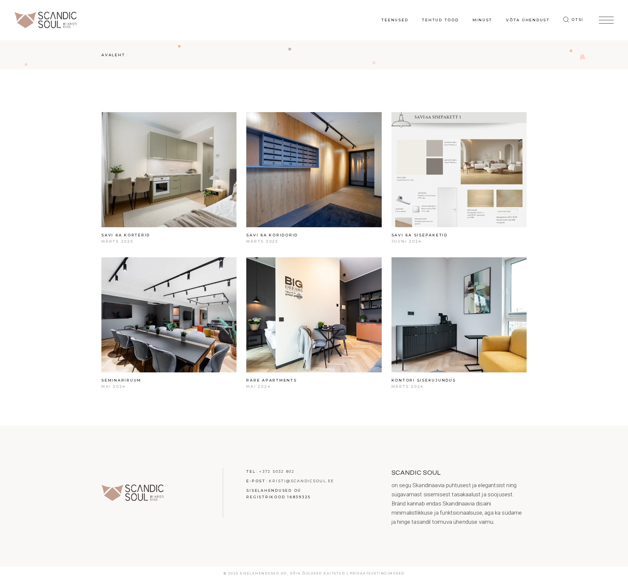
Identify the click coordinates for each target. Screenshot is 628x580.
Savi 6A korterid (125, 235)
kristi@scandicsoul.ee (301, 481)
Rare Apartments (271, 380)
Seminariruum (121, 380)
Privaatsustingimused (377, 573)
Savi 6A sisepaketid (420, 235)
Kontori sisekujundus (424, 380)
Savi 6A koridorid (272, 235)
